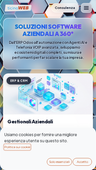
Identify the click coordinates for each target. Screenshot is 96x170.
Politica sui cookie (17, 147)
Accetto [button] (82, 162)
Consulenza (65, 8)
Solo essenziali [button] (59, 162)
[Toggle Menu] (86, 8)
